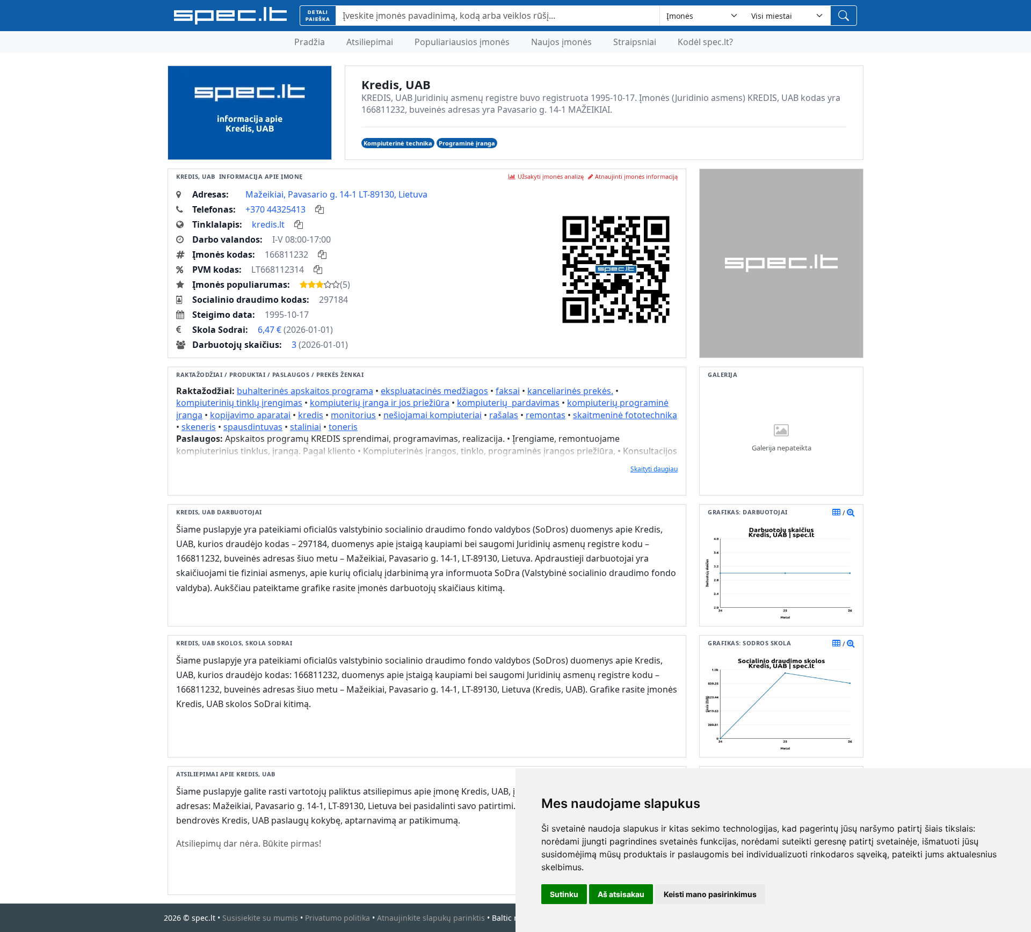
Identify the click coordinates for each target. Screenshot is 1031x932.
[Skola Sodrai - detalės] (851, 643)
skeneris (198, 427)
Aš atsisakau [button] (621, 894)
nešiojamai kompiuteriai (432, 415)
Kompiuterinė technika (398, 143)
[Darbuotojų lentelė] (836, 512)
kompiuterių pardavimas (508, 403)
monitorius (353, 415)
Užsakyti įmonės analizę (551, 176)
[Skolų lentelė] (836, 643)
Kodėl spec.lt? (705, 42)
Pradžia (309, 42)
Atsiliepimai (369, 42)
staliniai (305, 427)
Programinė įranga (467, 143)
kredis (310, 415)
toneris (343, 427)
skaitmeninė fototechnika (625, 415)
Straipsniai (634, 42)
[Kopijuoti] (319, 209)
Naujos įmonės (561, 42)
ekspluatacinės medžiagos (434, 391)
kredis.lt (268, 224)
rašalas (503, 415)
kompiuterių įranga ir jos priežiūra (379, 403)
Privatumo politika (337, 918)
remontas (545, 415)
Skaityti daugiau (654, 469)
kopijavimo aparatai (250, 415)
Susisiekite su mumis (260, 918)
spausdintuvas (252, 427)
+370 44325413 (275, 209)
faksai (508, 391)
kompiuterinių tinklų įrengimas (239, 403)
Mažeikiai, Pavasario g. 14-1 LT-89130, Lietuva (336, 194)
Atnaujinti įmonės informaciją (636, 176)
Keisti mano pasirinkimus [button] (710, 894)
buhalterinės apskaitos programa (305, 391)
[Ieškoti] (843, 15)
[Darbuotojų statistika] (851, 512)
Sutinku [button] (564, 894)
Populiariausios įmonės (462, 42)
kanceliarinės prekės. (570, 391)
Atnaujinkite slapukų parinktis (431, 918)
